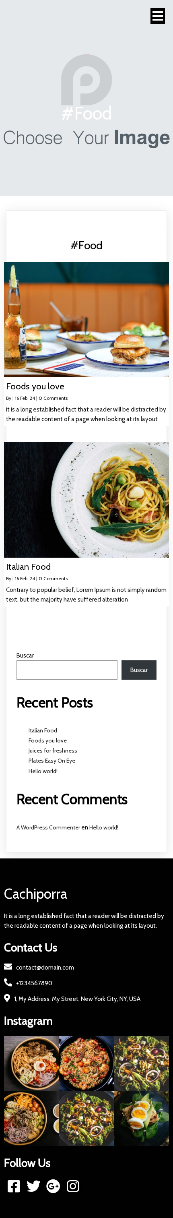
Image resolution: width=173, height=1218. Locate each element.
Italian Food (43, 730)
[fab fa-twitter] (34, 1186)
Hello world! (43, 771)
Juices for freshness (53, 750)
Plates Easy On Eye (52, 760)
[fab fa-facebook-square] (14, 1186)
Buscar (25, 655)
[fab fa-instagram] (73, 1186)
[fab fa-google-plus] (53, 1186)
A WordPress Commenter (48, 827)
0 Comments (53, 398)
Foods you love (48, 740)
